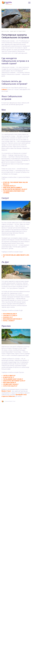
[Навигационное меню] (29, 2)
